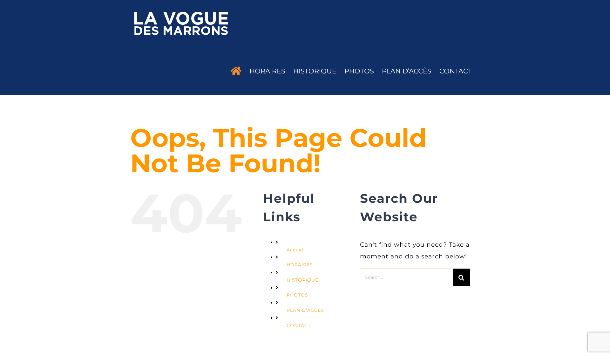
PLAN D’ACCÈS (305, 310)
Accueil (296, 250)
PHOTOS (297, 295)
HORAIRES (300, 265)
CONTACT (299, 325)
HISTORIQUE (302, 280)
